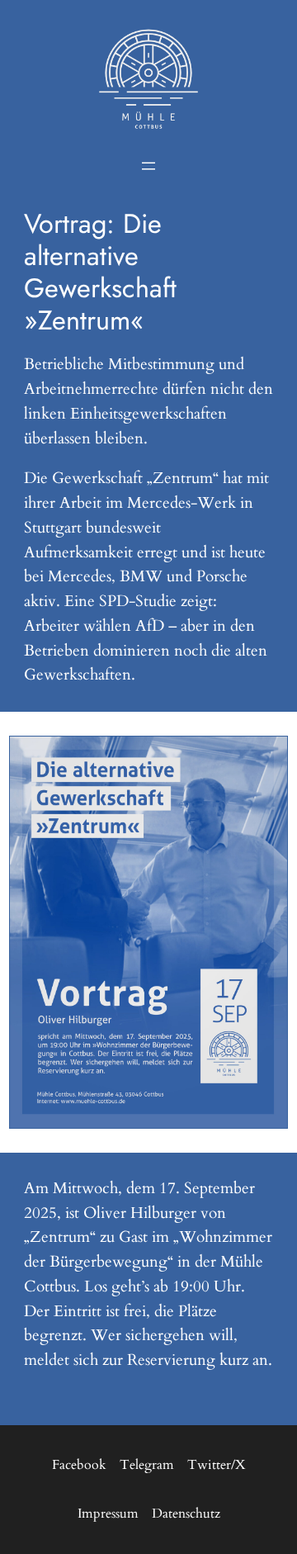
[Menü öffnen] (148, 166)
